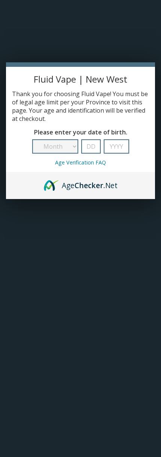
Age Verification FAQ (80, 162)
